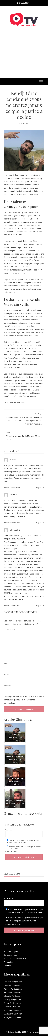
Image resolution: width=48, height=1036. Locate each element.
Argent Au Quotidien (12, 1003)
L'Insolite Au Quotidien (13, 996)
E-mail (7, 674)
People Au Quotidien (12, 992)
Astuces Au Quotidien (13, 989)
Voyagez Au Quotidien (13, 1017)
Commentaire (10, 629)
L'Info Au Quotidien (12, 985)
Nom (7, 663)
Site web (7, 685)
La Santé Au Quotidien (13, 981)
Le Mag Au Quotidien (12, 999)
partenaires (14, 851)
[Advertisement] (24, 56)
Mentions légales (11, 951)
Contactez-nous (10, 955)
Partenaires (8, 962)
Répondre (40, 487)
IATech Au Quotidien (12, 1010)
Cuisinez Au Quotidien (13, 1014)
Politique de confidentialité (15, 958)
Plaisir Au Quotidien (12, 1006)
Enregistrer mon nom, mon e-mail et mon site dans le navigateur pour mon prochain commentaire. (24, 699)
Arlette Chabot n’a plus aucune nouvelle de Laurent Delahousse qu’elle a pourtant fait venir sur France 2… (24, 419)
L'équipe (7, 965)
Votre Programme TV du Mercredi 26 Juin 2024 (23, 435)
